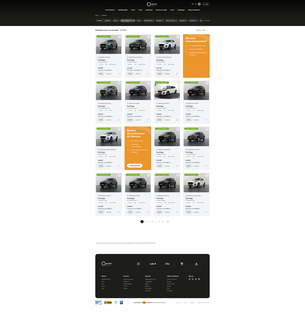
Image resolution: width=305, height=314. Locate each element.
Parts (168, 288)
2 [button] (145, 221)
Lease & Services (172, 279)
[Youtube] (199, 279)
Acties (147, 284)
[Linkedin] (196, 279)
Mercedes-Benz (106, 279)
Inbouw (169, 286)
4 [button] (152, 221)
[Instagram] (193, 279)
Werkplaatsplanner (150, 279)
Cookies (185, 302)
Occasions (170, 290)
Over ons (178, 302)
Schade (169, 281)
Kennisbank (148, 288)
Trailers (125, 288)
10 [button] (163, 221)
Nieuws (147, 286)
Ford (103, 281)
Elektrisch (126, 281)
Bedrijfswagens (127, 284)
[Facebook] (189, 279)
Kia (103, 284)
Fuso (103, 288)
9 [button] (159, 221)
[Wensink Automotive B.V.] (152, 4)
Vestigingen (148, 281)
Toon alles (207, 20)
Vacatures (148, 290)
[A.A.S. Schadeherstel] (121, 302)
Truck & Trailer (171, 284)
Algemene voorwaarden (204, 302)
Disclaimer (192, 302)
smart (103, 286)
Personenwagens (128, 279)
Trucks (125, 286)
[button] (167, 221)
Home (96, 15)
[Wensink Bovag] (108, 302)
